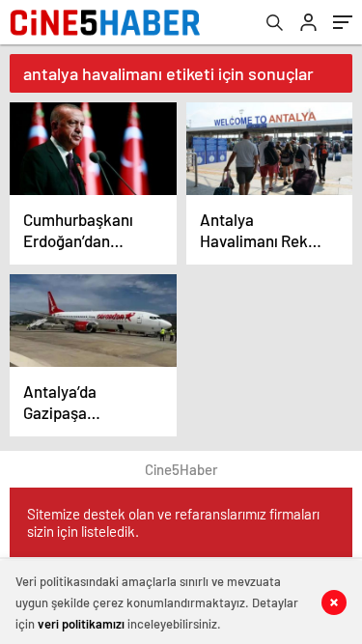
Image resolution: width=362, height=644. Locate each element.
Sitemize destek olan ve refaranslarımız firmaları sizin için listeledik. (173, 522)
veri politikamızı (81, 623)
